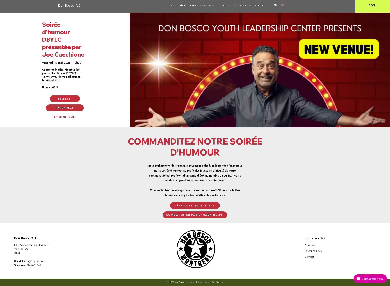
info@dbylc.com (33, 261)
